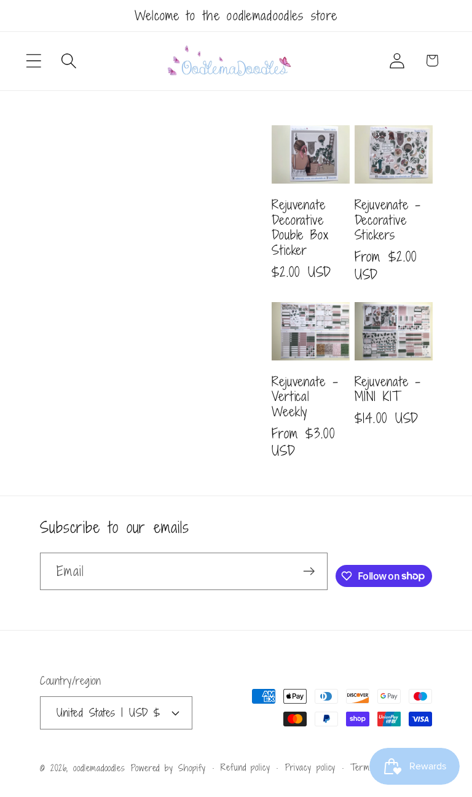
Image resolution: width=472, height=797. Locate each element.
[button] (33, 60)
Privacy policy (310, 767)
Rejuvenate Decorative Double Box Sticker (300, 227)
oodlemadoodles (99, 767)
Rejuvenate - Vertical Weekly (305, 396)
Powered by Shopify (168, 767)
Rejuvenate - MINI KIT (388, 389)
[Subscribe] (308, 571)
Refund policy (245, 767)
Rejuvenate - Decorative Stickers (388, 220)
